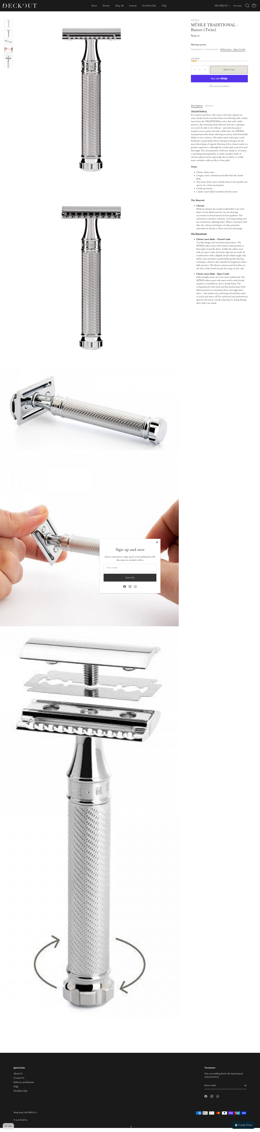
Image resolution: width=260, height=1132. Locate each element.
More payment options (219, 86)
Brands (106, 5)
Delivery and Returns (24, 1082)
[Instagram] (130, 586)
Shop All (119, 5)
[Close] (157, 542)
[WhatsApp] (135, 586)
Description (197, 105)
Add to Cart (229, 69)
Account (237, 5)
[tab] (198, 105)
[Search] (247, 6)
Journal (132, 5)
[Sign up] (245, 1085)
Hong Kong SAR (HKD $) (24, 1112)
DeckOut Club (149, 5)
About (94, 5)
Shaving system (198, 44)
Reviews (209, 105)
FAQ (164, 5)
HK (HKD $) (221, 5)
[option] (8, 24)
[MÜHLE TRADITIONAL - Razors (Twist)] (8, 24)
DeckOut (23, 1120)
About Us (18, 1073)
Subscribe (130, 577)
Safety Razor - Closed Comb (204, 49)
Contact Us (19, 1077)
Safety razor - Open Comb (232, 49)
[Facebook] (124, 586)
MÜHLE (195, 20)
